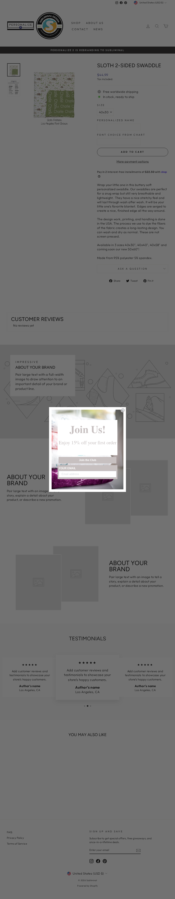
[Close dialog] (123, 410)
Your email (67, 468)
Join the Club (87, 460)
